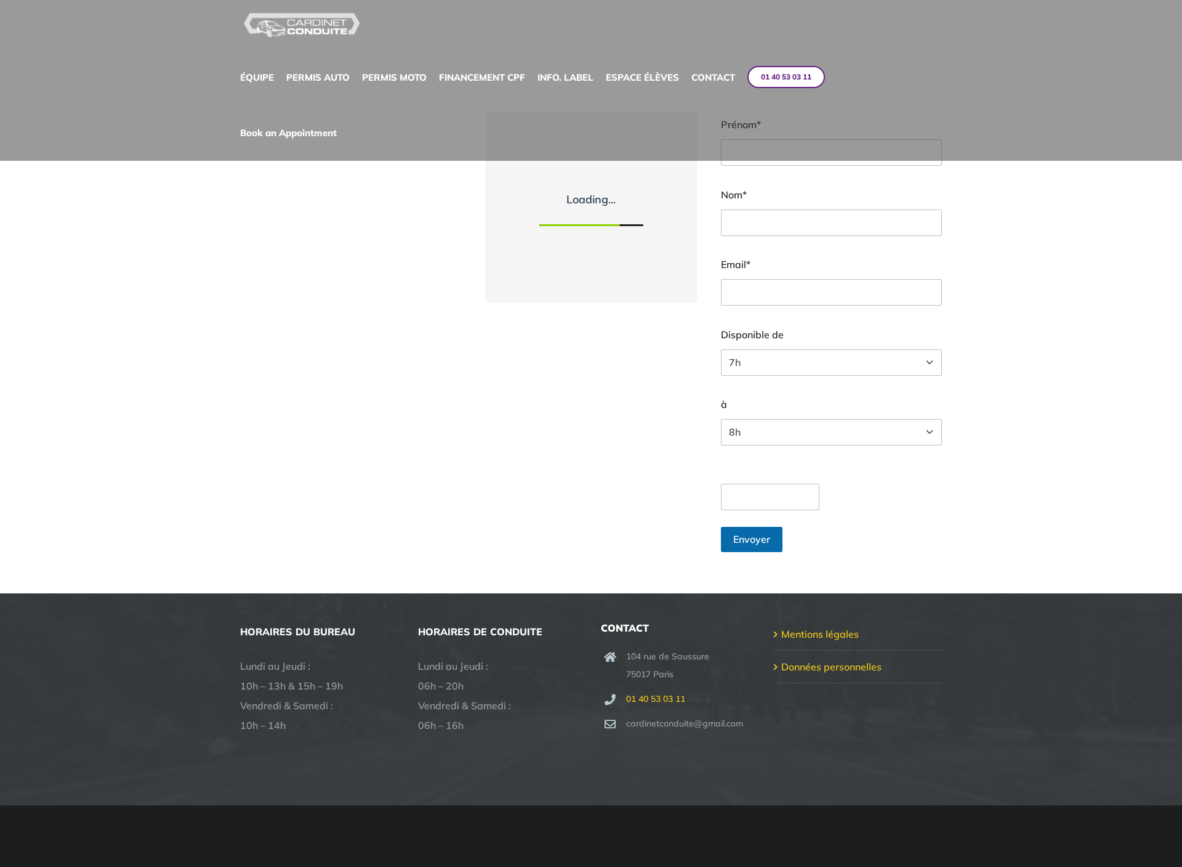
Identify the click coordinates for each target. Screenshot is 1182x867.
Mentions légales (820, 634)
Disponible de (752, 334)
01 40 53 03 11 (655, 698)
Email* (735, 264)
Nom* (734, 195)
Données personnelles (831, 667)
